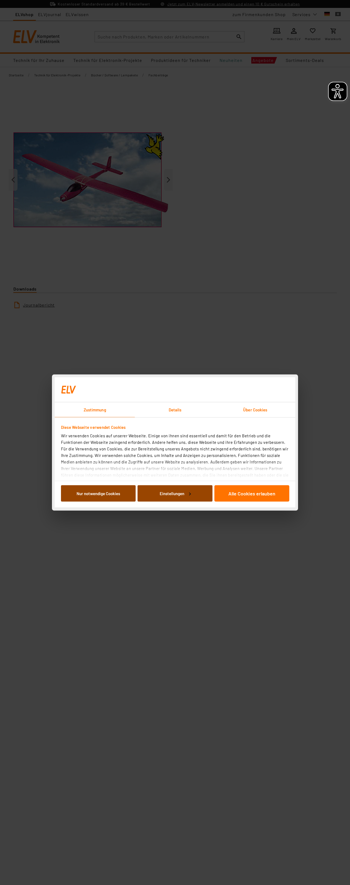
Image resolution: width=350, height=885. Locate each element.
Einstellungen (172, 493)
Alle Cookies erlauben (251, 493)
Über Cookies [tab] (255, 409)
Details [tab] (175, 409)
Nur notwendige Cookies (98, 493)
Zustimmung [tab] (95, 409)
